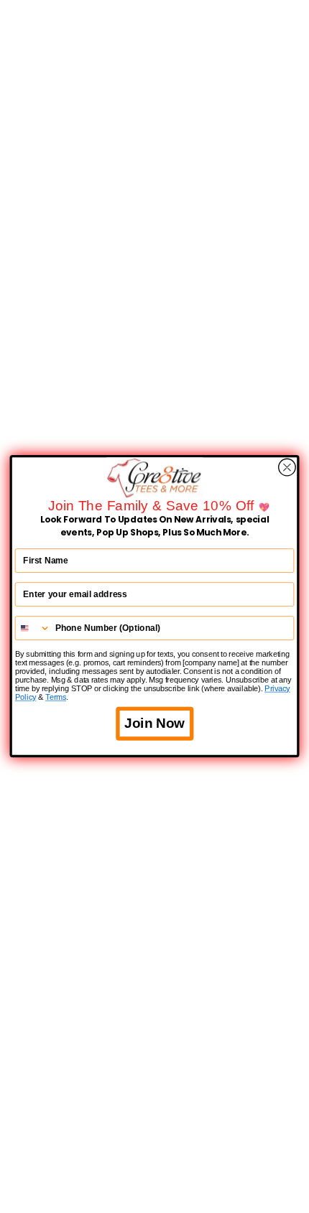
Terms (55, 697)
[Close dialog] (287, 468)
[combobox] (33, 628)
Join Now (154, 723)
